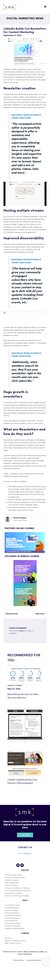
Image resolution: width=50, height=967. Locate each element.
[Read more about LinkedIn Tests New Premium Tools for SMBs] (25, 763)
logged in (22, 631)
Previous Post (11, 614)
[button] (45, 6)
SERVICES (25, 870)
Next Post (41, 614)
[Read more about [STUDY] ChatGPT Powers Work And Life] (25, 725)
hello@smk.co (27, 853)
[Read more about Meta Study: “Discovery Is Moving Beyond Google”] (25, 675)
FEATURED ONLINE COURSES (19, 528)
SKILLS (25, 900)
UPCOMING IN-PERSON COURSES (22, 556)
